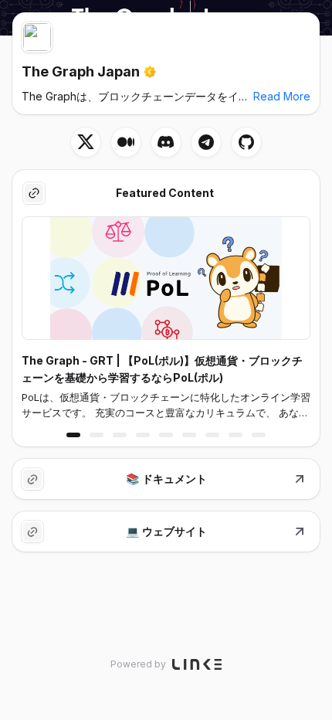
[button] (73, 435)
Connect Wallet (274, 23)
